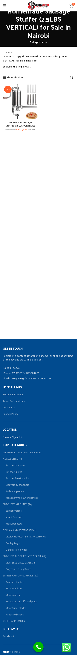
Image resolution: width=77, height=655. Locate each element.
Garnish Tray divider (16, 550)
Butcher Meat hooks (17, 478)
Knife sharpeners (15, 491)
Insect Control (13, 517)
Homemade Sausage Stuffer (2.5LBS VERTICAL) (20, 124)
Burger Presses (13, 511)
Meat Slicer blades (16, 608)
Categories (37, 42)
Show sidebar (15, 77)
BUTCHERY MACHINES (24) (17, 504)
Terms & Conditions (13, 401)
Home (6, 52)
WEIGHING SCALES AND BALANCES (22, 453)
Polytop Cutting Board (18, 569)
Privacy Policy (10, 414)
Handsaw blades (15, 615)
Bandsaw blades (14, 582)
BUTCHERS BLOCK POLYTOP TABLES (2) (24, 556)
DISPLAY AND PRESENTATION (19, 530)
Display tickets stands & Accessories (26, 537)
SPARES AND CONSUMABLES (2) (20, 576)
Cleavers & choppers (17, 485)
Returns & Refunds (13, 395)
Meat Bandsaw (14, 524)
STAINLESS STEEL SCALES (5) (21, 563)
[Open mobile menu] (4, 5)
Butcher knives (14, 472)
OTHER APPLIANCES (14, 621)
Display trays (12, 543)
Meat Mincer (13, 595)
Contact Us (9, 407)
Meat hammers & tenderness (22, 498)
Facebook (8, 636)
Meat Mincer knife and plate (21, 602)
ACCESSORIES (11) (12, 459)
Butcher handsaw (15, 466)
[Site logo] (39, 6)
